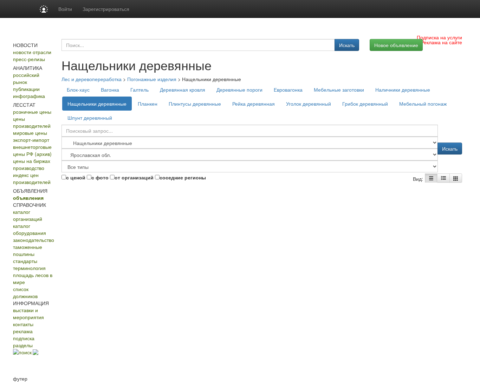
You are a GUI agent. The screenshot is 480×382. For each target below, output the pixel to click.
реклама (23, 331)
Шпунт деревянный (89, 117)
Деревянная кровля (182, 89)
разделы (23, 345)
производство (28, 167)
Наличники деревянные (402, 89)
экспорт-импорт (31, 139)
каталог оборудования (29, 229)
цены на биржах (31, 160)
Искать (347, 44)
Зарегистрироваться (106, 8)
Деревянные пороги (239, 89)
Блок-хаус (78, 89)
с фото (100, 177)
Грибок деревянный (365, 103)
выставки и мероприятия (28, 314)
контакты (23, 324)
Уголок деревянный (308, 103)
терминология (29, 267)
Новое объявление (396, 44)
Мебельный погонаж (423, 103)
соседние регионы (183, 177)
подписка (23, 338)
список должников (25, 292)
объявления (28, 197)
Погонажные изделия (151, 79)
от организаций (134, 177)
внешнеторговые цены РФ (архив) (32, 150)
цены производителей (32, 122)
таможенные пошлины (27, 250)
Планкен (147, 103)
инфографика (29, 95)
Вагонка (110, 89)
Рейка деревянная (253, 103)
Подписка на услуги (439, 37)
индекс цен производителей (32, 178)
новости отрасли (32, 51)
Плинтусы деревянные (195, 103)
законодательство (33, 239)
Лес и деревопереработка (91, 79)
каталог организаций (27, 215)
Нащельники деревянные (97, 103)
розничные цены (32, 111)
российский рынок (26, 78)
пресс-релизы (29, 58)
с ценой (75, 177)
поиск (25, 352)
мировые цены (30, 132)
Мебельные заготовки (339, 89)
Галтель (139, 89)
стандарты (25, 260)
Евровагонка (288, 89)
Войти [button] (65, 8)
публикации (26, 88)
